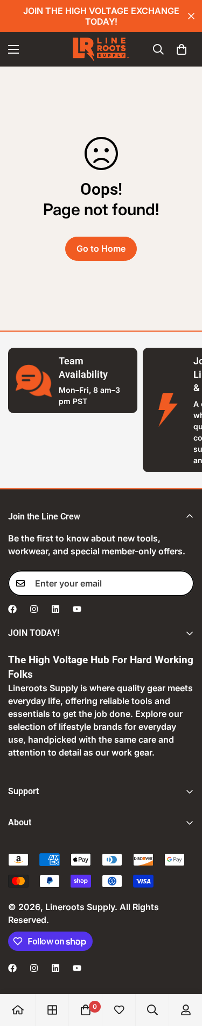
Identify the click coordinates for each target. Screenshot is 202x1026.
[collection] (52, 1010)
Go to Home (101, 248)
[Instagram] (34, 609)
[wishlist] (119, 1010)
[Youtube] (77, 609)
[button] (181, 49)
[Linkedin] (55, 609)
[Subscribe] (182, 583)
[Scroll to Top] (182, 969)
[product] (17, 1009)
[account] (185, 1010)
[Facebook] (12, 609)
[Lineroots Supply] (101, 49)
